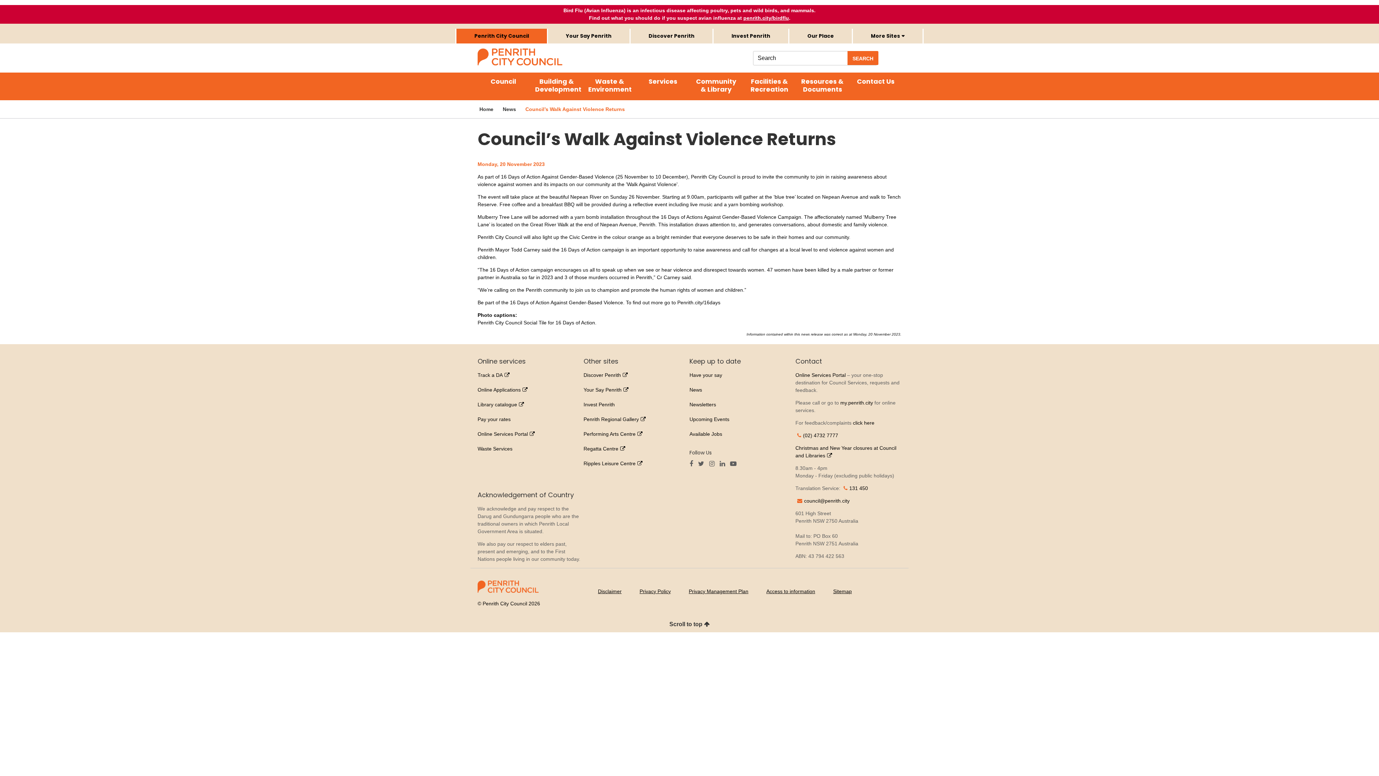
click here (863, 423)
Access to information (790, 591)
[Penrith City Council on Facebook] (693, 464)
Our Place (820, 36)
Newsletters (703, 404)
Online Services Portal (503, 434)
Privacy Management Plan (718, 591)
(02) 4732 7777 (820, 435)
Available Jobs (706, 434)
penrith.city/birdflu (766, 18)
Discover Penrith (672, 36)
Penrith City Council (501, 36)
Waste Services (495, 449)
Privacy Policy (655, 591)
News (696, 390)
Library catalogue (497, 404)
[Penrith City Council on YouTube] (735, 464)
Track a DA (490, 375)
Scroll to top (685, 624)
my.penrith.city (856, 403)
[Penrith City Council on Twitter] (703, 464)
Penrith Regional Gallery (611, 419)
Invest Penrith (751, 36)
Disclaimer (610, 591)
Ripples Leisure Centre (610, 463)
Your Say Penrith (589, 36)
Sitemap (842, 591)
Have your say (706, 375)
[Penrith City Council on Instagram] (713, 464)
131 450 (858, 488)
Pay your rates (494, 419)
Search (863, 58)
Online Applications (499, 390)
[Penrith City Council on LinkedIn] (724, 464)
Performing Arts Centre (610, 434)
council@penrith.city (827, 501)
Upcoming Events (709, 419)
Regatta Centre (601, 449)
